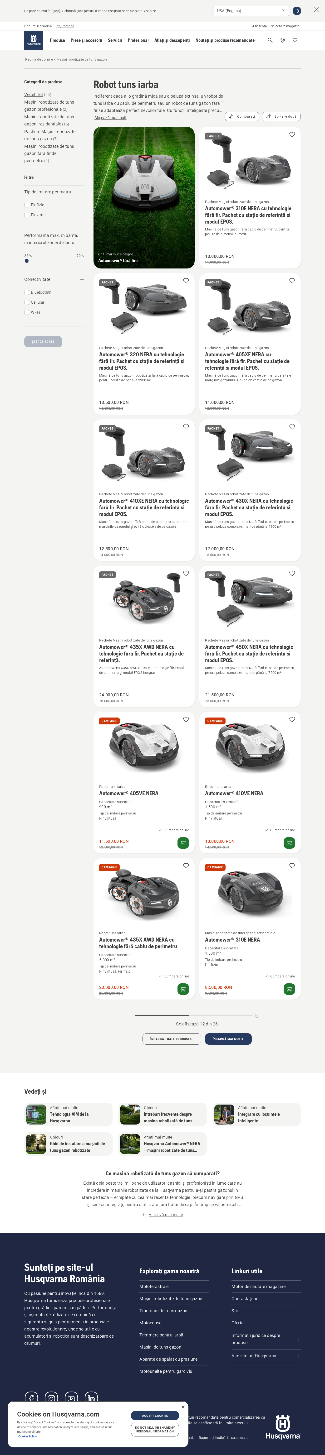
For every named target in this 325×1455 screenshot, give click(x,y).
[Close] (183, 1407)
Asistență (259, 26)
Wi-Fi (35, 312)
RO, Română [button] (65, 26)
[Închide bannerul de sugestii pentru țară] (316, 10)
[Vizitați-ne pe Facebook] (31, 1399)
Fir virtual (39, 215)
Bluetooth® (41, 292)
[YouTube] (71, 1399)
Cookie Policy (27, 1436)
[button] (57, 40)
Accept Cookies (155, 1415)
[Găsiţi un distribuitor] (282, 40)
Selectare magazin (285, 26)
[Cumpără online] (183, 843)
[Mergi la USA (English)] (297, 11)
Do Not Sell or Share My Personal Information (155, 1429)
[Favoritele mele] (295, 40)
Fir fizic (37, 205)
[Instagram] (51, 1399)
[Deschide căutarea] (270, 40)
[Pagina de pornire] (33, 40)
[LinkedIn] (91, 1399)
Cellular (37, 302)
